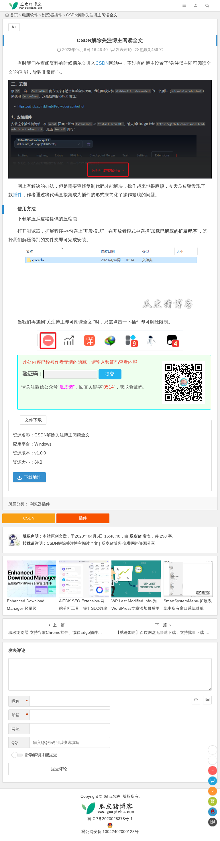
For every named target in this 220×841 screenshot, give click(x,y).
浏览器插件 (52, 15)
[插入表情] (196, 700)
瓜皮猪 (135, 536)
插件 (17, 194)
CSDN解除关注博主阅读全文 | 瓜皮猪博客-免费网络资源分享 (101, 543)
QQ (14, 742)
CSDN (102, 63)
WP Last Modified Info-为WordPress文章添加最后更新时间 (135, 608)
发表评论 (123, 49)
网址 (15, 728)
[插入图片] (207, 700)
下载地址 (32, 477)
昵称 (19, 701)
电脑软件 (30, 15)
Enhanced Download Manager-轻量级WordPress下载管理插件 (29, 608)
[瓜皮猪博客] (110, 808)
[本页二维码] (212, 822)
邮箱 (19, 715)
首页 (14, 15)
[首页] (212, 760)
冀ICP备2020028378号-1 (110, 818)
